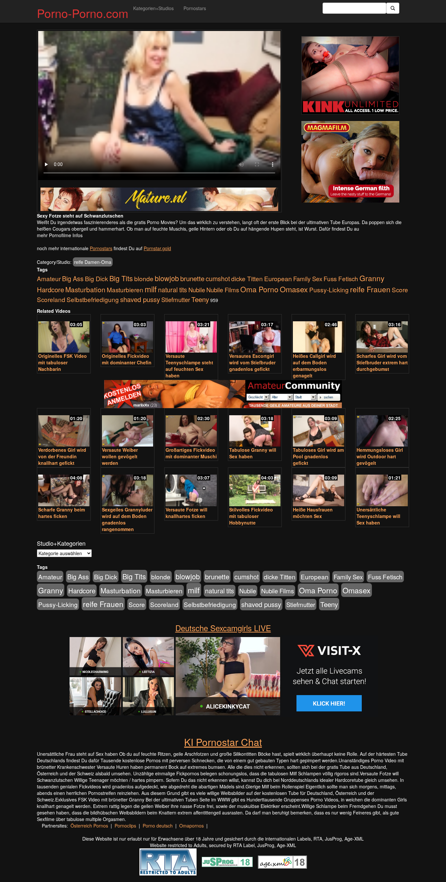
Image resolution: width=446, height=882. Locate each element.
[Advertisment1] (350, 75)
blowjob (167, 278)
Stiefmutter (175, 299)
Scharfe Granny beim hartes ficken (61, 512)
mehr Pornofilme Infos (60, 235)
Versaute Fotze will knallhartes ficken (186, 512)
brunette (192, 278)
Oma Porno (259, 289)
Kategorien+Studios (153, 8)
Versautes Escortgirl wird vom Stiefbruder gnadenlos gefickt (252, 362)
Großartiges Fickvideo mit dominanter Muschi (191, 453)
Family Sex (307, 278)
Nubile (196, 289)
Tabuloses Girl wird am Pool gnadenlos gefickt (318, 456)
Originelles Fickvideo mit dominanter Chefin (126, 359)
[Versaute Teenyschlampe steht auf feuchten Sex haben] (191, 334)
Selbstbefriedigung (93, 299)
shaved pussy (140, 299)
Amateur (49, 278)
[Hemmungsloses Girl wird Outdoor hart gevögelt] (382, 428)
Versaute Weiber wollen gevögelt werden (120, 456)
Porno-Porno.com (82, 13)
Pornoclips (125, 825)
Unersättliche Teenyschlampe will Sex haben (378, 516)
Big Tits (121, 278)
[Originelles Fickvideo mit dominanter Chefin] (127, 334)
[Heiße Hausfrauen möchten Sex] (318, 487)
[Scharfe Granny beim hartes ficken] (63, 487)
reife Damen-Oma (92, 262)
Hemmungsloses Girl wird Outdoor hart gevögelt (380, 456)
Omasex (294, 289)
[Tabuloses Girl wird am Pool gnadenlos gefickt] (318, 428)
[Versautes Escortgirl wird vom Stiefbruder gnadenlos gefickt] (254, 334)
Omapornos (191, 825)
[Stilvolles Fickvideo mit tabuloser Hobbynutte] (254, 487)
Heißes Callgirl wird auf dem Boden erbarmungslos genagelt (314, 366)
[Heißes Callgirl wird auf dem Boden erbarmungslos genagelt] (318, 334)
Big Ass (73, 278)
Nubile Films (222, 289)
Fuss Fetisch (341, 278)
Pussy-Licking (329, 289)
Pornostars (194, 8)
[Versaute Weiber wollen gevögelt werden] (127, 428)
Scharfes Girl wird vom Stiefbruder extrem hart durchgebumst (382, 362)
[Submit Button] (392, 8)
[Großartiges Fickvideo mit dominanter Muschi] (191, 428)
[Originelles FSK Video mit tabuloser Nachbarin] (63, 334)
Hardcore (50, 289)
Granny (371, 278)
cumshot (218, 278)
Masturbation (85, 289)
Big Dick (96, 278)
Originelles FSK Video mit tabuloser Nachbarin (62, 362)
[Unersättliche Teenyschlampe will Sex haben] (382, 487)
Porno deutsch (158, 825)
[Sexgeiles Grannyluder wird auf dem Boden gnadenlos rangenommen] (127, 487)
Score (400, 289)
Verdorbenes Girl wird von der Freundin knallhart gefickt (62, 456)
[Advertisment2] (350, 162)
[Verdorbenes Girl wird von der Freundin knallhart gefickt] (63, 428)
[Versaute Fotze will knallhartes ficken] (191, 487)
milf (151, 289)
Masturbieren (125, 289)
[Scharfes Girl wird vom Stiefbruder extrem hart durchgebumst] (382, 334)
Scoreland (51, 299)
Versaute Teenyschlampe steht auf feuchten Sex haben (189, 366)
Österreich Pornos (89, 825)
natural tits (172, 289)
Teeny (200, 299)
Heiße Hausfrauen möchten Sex (313, 512)
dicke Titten (247, 278)
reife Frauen (370, 289)
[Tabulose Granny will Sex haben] (254, 428)
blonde (143, 278)
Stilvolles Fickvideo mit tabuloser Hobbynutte (251, 516)
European (278, 278)
